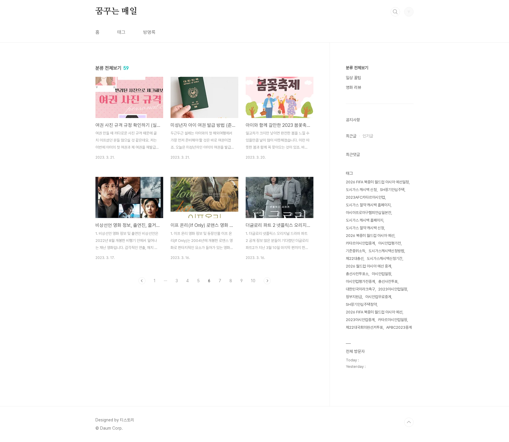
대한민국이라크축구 (360, 289)
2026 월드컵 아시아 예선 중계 (368, 266)
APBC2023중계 (399, 327)
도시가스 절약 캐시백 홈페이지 (368, 205)
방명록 (149, 32)
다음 (267, 280)
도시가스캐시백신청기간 (384, 258)
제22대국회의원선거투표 (364, 327)
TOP (409, 422)
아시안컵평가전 (389, 243)
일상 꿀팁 (353, 77)
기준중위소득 (355, 251)
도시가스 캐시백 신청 (361, 189)
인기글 (368, 136)
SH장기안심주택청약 (361, 304)
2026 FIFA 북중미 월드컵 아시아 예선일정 (377, 182)
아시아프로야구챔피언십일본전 (368, 212)
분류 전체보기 (357, 67)
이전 (142, 280)
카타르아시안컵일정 (392, 320)
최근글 (351, 136)
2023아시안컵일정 (392, 289)
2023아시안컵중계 (360, 320)
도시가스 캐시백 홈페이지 (364, 220)
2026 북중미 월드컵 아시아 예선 (370, 235)
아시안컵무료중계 (378, 297)
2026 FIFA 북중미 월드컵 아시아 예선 (374, 312)
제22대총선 (354, 258)
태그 (121, 32)
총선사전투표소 (357, 274)
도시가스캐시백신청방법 (386, 251)
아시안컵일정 (381, 274)
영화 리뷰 (353, 87)
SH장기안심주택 (392, 189)
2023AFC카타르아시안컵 (365, 197)
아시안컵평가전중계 (360, 281)
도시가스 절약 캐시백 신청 (365, 228)
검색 (395, 11)
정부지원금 (354, 297)
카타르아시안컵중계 (360, 243)
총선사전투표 (388, 281)
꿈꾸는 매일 (116, 11)
